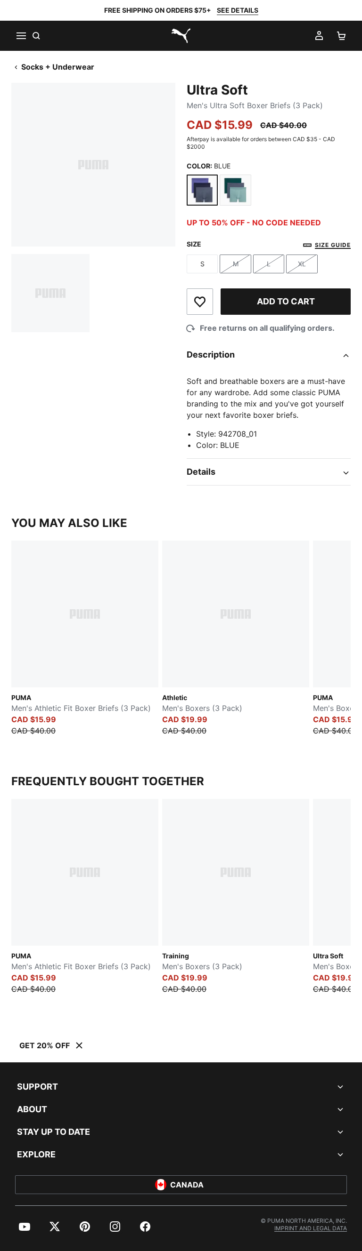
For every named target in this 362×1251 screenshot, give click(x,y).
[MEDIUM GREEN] (235, 190)
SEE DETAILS (237, 10)
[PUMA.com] (181, 35)
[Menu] (20, 35)
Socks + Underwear (57, 67)
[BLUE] (202, 190)
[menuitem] (24, 1226)
